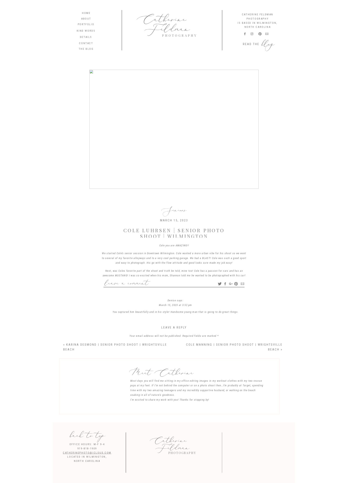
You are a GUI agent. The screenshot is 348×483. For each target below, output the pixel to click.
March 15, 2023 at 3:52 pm (175, 305)
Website (174, 414)
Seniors (174, 210)
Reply (175, 319)
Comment (174, 343)
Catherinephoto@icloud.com (87, 452)
